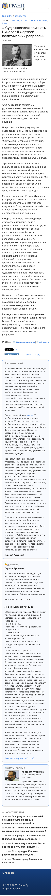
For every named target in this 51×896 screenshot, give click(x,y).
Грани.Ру (7, 15)
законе (30, 415)
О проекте (8, 872)
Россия (24, 20)
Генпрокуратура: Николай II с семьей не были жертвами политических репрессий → (23, 820)
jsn (18, 888)
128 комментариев (25, 342)
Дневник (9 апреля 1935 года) (19, 758)
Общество (20, 15)
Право (5, 23)
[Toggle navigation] (45, 6)
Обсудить (44, 342)
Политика (33, 20)
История (43, 20)
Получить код (32, 354)
